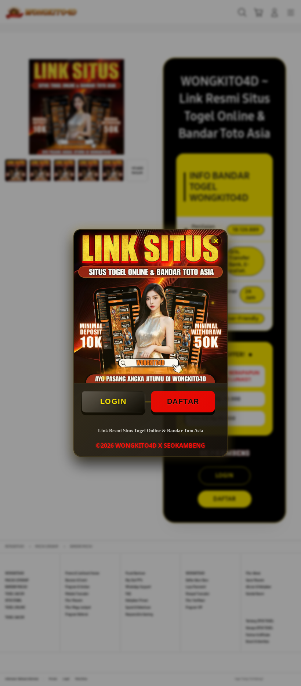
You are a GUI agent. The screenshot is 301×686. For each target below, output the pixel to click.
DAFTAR (183, 401)
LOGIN (113, 401)
